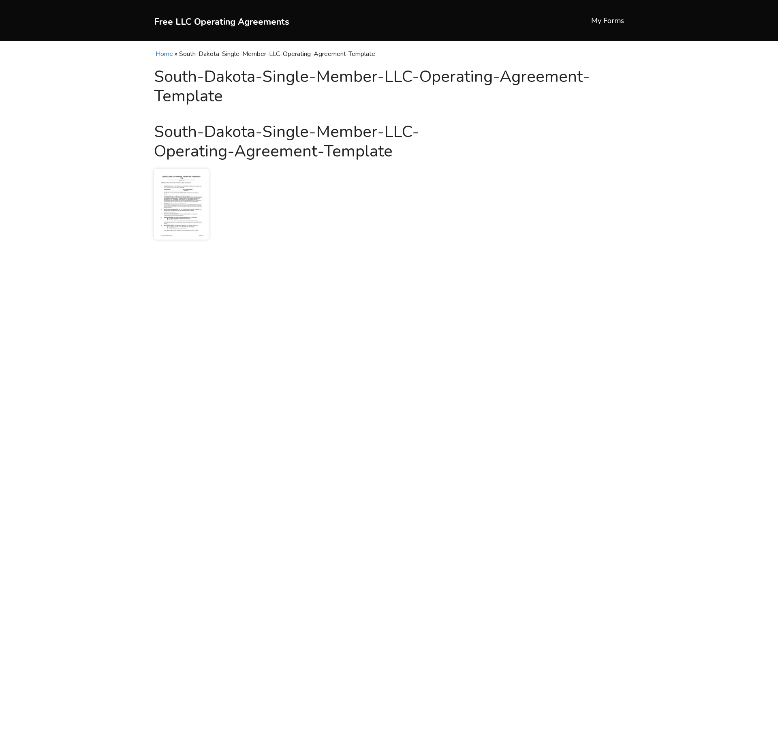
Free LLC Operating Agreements (221, 22)
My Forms (607, 21)
